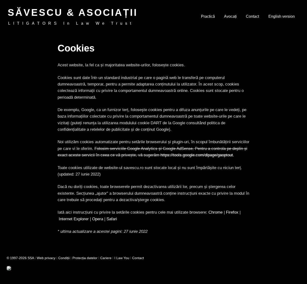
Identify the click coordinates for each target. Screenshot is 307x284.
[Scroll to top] (300, 277)
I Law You (121, 258)
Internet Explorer (74, 219)
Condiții (64, 258)
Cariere (106, 258)
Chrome (215, 212)
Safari (111, 219)
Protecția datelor (84, 258)
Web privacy (46, 258)
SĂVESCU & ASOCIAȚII (73, 12)
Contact (252, 16)
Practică (208, 16)
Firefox (232, 212)
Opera (97, 219)
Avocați (230, 16)
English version (281, 16)
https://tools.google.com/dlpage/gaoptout (196, 155)
